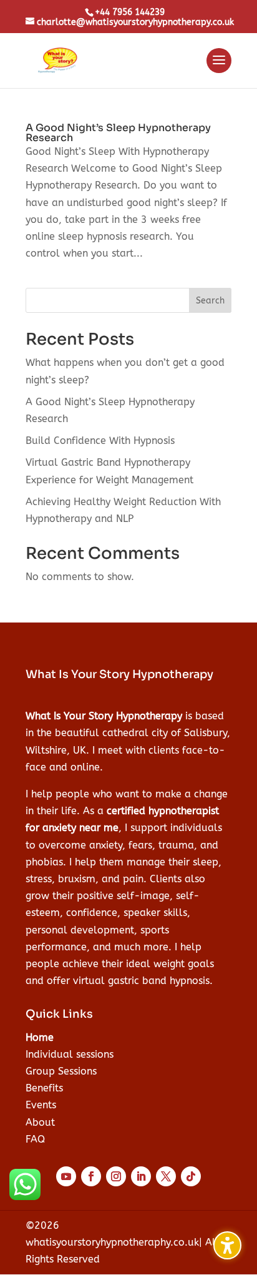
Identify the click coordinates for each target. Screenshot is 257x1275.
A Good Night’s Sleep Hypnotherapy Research (118, 132)
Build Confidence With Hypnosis (100, 440)
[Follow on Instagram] (116, 1176)
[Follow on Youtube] (66, 1176)
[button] (218, 68)
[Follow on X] (166, 1176)
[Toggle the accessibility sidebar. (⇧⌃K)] (227, 1245)
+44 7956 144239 (130, 12)
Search (210, 300)
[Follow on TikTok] (191, 1176)
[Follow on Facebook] (91, 1176)
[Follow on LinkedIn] (141, 1176)
